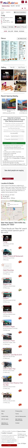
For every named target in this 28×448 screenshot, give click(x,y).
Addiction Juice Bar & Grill (12, 355)
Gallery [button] (10, 31)
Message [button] (4, 27)
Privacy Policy (16, 158)
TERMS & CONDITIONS (12, 441)
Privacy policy (18, 411)
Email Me (8, 139)
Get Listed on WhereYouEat (18, 419)
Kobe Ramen (7, 312)
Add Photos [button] (21, 67)
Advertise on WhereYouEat (4, 423)
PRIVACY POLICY (10, 442)
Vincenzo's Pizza (9, 340)
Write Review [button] (8, 178)
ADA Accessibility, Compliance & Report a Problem (14, 431)
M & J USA (7, 399)
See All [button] (12, 67)
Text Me (8, 136)
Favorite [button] (18, 27)
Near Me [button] (13, 5)
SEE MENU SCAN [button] (22, 38)
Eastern (5, 298)
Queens (3, 12)
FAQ (2, 413)
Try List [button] (24, 27)
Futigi (5, 242)
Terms (17, 413)
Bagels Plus (7, 284)
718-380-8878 (5, 20)
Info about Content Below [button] (20, 12)
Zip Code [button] (18, 5)
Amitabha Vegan (9, 326)
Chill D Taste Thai (9, 369)
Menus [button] (16, 31)
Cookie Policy (4, 416)
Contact (17, 423)
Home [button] (5, 31)
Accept (9, 445)
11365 (2, 13)
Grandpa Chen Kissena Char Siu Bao (13, 384)
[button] (22, 2)
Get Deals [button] (11, 27)
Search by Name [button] (6, 5)
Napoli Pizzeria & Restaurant (13, 256)
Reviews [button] (21, 31)
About (2, 411)
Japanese (8, 12)
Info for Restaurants (20, 416)
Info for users (4, 419)
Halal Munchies (8, 270)
